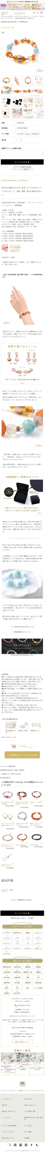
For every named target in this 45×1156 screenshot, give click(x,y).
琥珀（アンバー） (20, 334)
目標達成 (38, 967)
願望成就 (27, 967)
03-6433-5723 (24, 1005)
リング (28, 938)
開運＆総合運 (7, 967)
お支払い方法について (30, 1105)
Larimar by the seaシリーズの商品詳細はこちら (24, 629)
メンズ (17, 943)
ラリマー (35, 16)
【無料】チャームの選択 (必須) (11, 148)
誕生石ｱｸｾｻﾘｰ (17, 933)
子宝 (38, 977)
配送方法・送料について (9, 1111)
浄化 (17, 988)
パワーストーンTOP (6, 16)
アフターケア (17, 948)
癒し (27, 988)
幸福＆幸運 (17, 967)
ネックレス (7, 938)
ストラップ (7, 948)
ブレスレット (38, 933)
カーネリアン (21, 397)
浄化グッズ (38, 948)
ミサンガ (38, 938)
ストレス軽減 (38, 988)
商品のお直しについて (8, 1138)
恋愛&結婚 (17, 977)
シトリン (9, 391)
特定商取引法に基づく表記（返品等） (12, 770)
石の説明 (14, 737)
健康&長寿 (7, 982)
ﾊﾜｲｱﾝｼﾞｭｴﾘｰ (6, 954)
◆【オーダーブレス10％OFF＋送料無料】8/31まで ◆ (22, 1)
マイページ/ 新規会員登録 (9, 1125)
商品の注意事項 (6, 737)
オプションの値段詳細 (7, 766)
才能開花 (38, 972)
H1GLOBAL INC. (26, 1150)
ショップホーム (6, 1099)
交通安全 (6, 993)
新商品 (28, 933)
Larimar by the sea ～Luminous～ (24, 18)
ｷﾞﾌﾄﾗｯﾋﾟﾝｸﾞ (27, 948)
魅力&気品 (7, 977)
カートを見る (28, 1125)
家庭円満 (27, 982)
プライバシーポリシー (8, 1132)
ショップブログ (6, 1117)
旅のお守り (17, 993)
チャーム (38, 943)
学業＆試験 (38, 982)
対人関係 (17, 982)
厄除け (7, 988)
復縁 (27, 977)
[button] (42, 57)
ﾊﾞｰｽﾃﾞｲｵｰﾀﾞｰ (7, 933)
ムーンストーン (36, 391)
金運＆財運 (7, 972)
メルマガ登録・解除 (29, 1111)
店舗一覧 (4, 1105)
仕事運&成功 (17, 972)
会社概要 (26, 1138)
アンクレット (7, 943)
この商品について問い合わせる (10, 774)
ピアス (17, 938)
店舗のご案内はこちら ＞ (22, 1042)
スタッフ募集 (28, 1132)
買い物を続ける (5, 778)
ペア (27, 943)
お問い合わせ (28, 1099)
